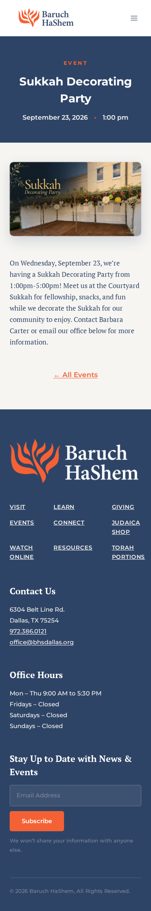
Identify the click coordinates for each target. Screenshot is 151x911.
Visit (17, 506)
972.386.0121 (28, 631)
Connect (69, 522)
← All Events (76, 375)
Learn (64, 506)
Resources (73, 547)
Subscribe (37, 821)
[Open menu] (133, 18)
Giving (123, 506)
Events (22, 522)
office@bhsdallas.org (42, 642)
